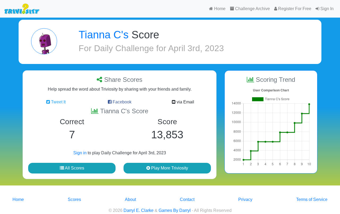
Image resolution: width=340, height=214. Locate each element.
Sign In (326, 8)
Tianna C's (104, 35)
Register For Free (294, 8)
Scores (74, 199)
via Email (185, 102)
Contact (187, 199)
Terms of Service (312, 199)
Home (219, 8)
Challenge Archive (252, 8)
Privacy (245, 199)
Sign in (80, 153)
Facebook (121, 102)
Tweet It (58, 102)
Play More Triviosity (169, 168)
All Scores (74, 168)
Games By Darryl (175, 210)
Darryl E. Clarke (139, 210)
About (130, 199)
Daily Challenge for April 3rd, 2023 (159, 48)
